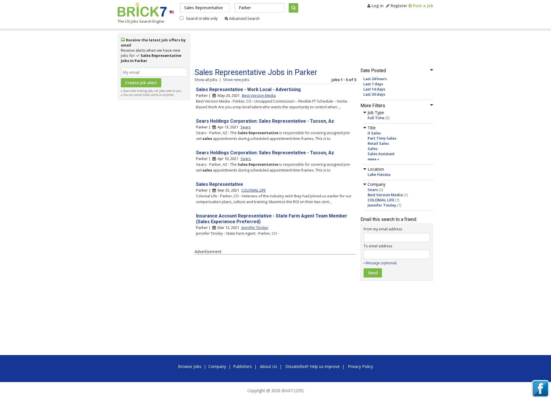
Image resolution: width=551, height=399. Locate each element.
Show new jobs (236, 79)
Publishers (242, 366)
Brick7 (142, 10)
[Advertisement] (154, 189)
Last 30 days (374, 94)
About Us (268, 366)
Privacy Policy (360, 366)
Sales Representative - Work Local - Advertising (248, 89)
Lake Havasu (379, 174)
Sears (373, 189)
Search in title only (202, 18)
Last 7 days (373, 83)
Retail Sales (378, 143)
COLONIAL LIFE (381, 200)
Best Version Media (385, 194)
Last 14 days (374, 89)
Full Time (376, 117)
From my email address (383, 229)
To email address (378, 246)
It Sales (374, 133)
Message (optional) (381, 263)
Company (217, 366)
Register (398, 5)
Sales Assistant (381, 153)
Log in (377, 5)
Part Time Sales (382, 138)
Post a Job (422, 5)
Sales (372, 148)
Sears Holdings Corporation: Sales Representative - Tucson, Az (265, 121)
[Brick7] (172, 12)
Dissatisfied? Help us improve (312, 366)
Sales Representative (219, 184)
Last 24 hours (375, 78)
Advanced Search (244, 18)
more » (373, 159)
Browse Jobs (189, 366)
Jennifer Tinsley (382, 205)
